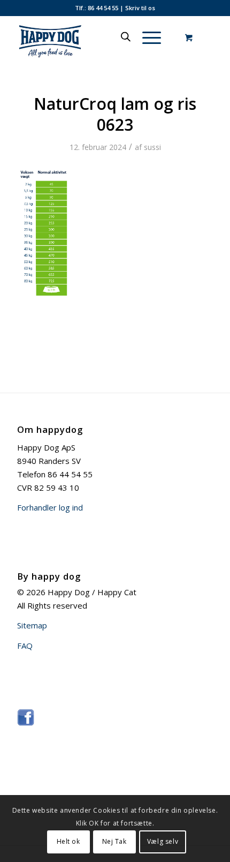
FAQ (25, 645)
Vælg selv (162, 841)
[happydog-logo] (95, 37)
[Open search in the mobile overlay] (126, 37)
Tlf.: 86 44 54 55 (96, 8)
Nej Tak (114, 841)
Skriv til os (140, 8)
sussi (152, 147)
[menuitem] (150, 37)
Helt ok (68, 841)
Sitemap (32, 625)
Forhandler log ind (50, 507)
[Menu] (146, 37)
